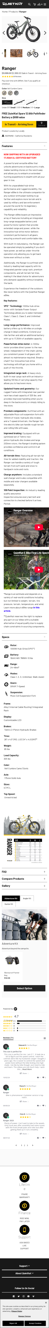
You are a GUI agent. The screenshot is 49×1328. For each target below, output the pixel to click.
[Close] (46, 1302)
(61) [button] (14, 1021)
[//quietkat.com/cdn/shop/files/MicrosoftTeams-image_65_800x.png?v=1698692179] (32, 53)
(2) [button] (14, 1028)
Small (7, 102)
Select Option (24, 988)
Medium (19, 102)
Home (5, 11)
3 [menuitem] (27, 1145)
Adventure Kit (11, 898)
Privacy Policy (16, 1311)
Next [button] (46, 53)
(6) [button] (14, 1023)
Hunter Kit (9, 904)
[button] (4, 32)
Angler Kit (27, 898)
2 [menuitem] (24, 1145)
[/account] (40, 4)
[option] (32, 53)
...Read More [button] (26, 1069)
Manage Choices (24, 1316)
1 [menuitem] (21, 1145)
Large (31, 102)
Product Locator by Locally (13, 131)
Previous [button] (3, 53)
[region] (24, 1313)
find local (41, 125)
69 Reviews (17, 76)
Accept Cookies (35, 1323)
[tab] (8, 1038)
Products (13, 11)
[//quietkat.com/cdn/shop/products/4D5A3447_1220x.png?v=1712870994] (16, 53)
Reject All (13, 1323)
